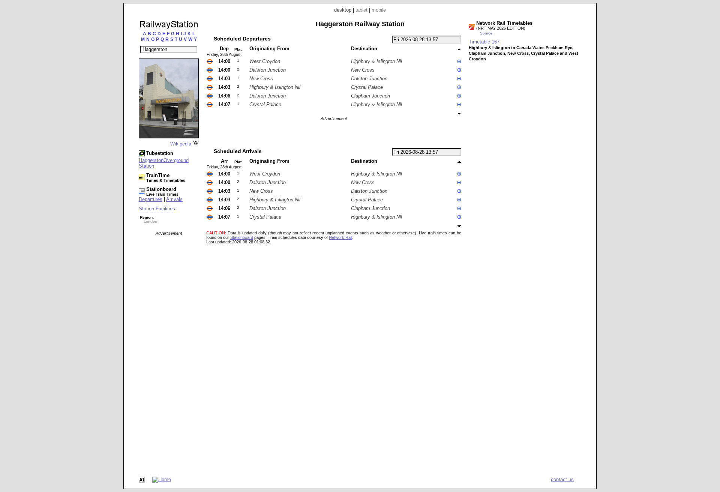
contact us (562, 479)
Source (486, 33)
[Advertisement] (169, 348)
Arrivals (174, 199)
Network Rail (340, 237)
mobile (379, 10)
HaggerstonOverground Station (164, 163)
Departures (150, 199)
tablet (362, 10)
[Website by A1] (142, 481)
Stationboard (241, 237)
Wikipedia (180, 144)
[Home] (161, 479)
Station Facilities (157, 209)
